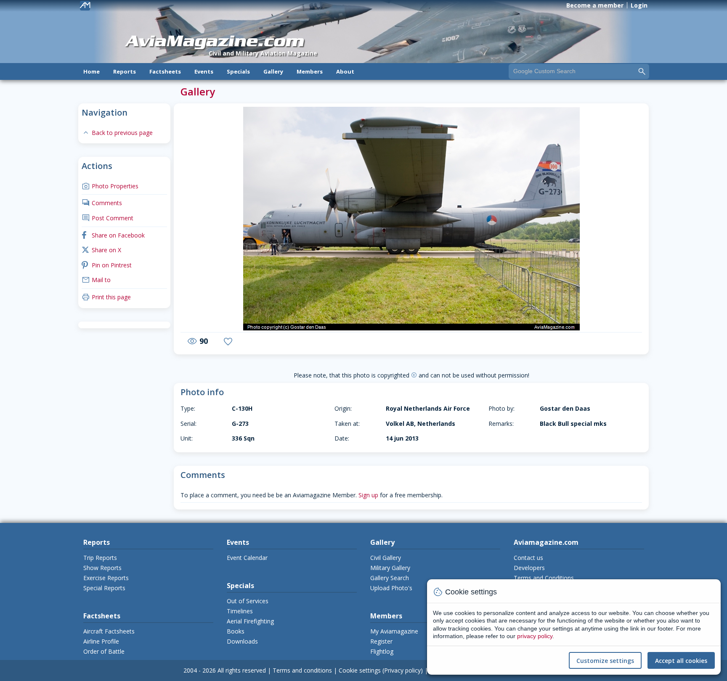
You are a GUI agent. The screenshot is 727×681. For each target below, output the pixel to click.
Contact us (528, 558)
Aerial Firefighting (250, 621)
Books (235, 631)
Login (639, 5)
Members (310, 71)
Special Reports (104, 588)
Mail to (96, 280)
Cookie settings (360, 670)
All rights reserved (242, 670)
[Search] (642, 71)
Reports (124, 71)
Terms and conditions (302, 670)
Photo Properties (110, 186)
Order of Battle (104, 651)
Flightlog (381, 651)
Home (91, 71)
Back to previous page (117, 133)
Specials (238, 71)
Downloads (242, 641)
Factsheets (165, 71)
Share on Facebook (113, 235)
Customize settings (605, 661)
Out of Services (247, 601)
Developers (529, 568)
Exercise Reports (106, 578)
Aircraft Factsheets (109, 631)
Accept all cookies (681, 661)
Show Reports (102, 568)
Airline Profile (101, 641)
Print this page (106, 297)
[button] (203, 219)
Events (203, 71)
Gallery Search (389, 578)
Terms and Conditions (544, 578)
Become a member (595, 5)
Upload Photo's (391, 588)
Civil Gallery (385, 558)
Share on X (101, 250)
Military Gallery (390, 568)
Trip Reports (100, 558)
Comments (102, 203)
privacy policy (534, 636)
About (345, 71)
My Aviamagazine (394, 631)
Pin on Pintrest (107, 265)
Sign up (368, 495)
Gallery (273, 71)
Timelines (240, 611)
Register (381, 641)
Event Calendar (247, 558)
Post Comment (107, 218)
